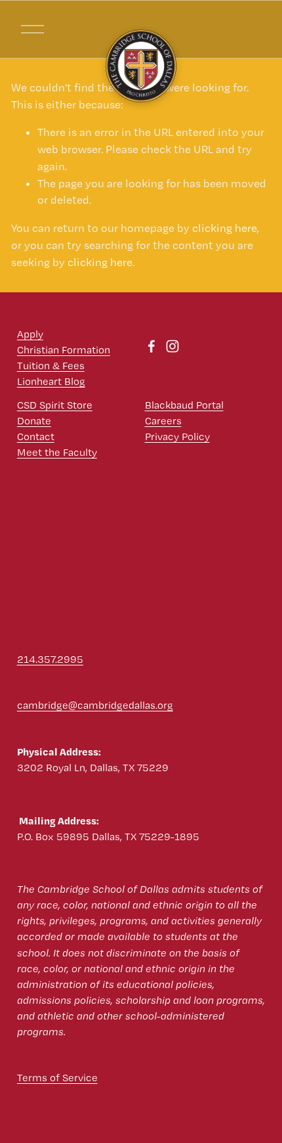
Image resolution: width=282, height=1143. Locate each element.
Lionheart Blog (51, 381)
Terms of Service (57, 1077)
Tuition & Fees (51, 365)
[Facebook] (151, 346)
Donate (34, 421)
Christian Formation (63, 350)
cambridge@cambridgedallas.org (95, 705)
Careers (163, 421)
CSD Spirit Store (54, 405)
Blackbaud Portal (184, 405)
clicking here (224, 228)
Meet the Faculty (57, 452)
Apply (30, 334)
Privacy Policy (177, 436)
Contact (35, 436)
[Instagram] (172, 346)
